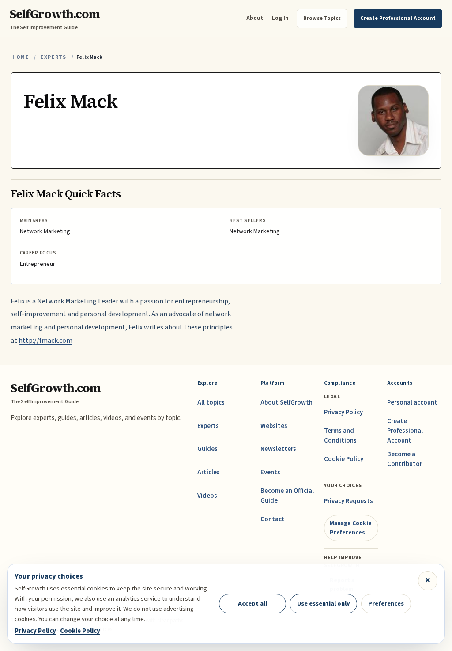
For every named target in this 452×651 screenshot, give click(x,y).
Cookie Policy (343, 459)
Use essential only (323, 603)
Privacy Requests (348, 501)
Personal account (412, 402)
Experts (53, 57)
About (254, 18)
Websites (273, 426)
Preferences (386, 603)
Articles (208, 472)
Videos (207, 495)
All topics (211, 402)
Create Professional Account (405, 430)
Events (270, 472)
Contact (272, 519)
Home (20, 57)
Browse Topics (322, 18)
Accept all (252, 603)
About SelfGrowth (286, 402)
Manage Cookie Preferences (351, 527)
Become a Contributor (404, 459)
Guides (207, 449)
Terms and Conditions (340, 435)
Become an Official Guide (287, 495)
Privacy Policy (343, 412)
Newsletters (278, 449)
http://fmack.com (45, 340)
